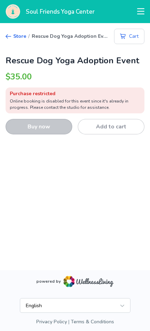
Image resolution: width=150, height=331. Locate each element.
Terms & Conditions (92, 321)
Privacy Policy (51, 321)
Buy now (39, 127)
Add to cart (111, 127)
